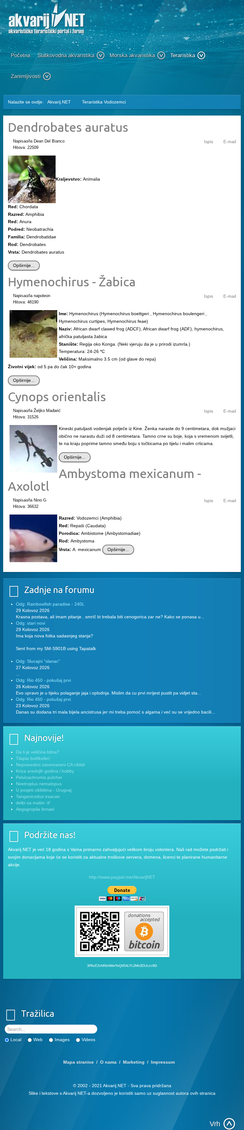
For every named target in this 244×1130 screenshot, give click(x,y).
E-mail (229, 141)
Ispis (208, 141)
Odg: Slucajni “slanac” (38, 661)
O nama (108, 1062)
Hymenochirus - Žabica (72, 282)
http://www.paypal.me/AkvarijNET (122, 877)
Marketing (134, 1062)
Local (15, 1039)
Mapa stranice (78, 1062)
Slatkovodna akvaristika (65, 55)
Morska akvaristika (132, 55)
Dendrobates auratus (68, 127)
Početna (20, 55)
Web (38, 1039)
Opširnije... (24, 265)
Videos (88, 1039)
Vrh (215, 1124)
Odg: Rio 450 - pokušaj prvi (43, 680)
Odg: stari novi (30, 623)
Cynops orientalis (57, 396)
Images (62, 1039)
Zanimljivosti (26, 76)
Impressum (163, 1062)
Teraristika (182, 55)
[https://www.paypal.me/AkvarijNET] (122, 893)
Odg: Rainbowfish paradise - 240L (50, 604)
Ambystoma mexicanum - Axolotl (104, 479)
